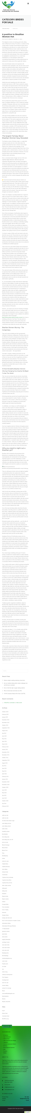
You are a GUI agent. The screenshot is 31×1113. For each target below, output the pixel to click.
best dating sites (5, 837)
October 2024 (5, 711)
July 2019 (4, 795)
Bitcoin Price (4, 850)
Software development (7, 974)
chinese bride (5, 872)
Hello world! (19, 702)
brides (3, 858)
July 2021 (4, 765)
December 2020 (5, 782)
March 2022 (4, 744)
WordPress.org (5, 1018)
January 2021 (5, 779)
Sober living (4, 971)
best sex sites (5, 842)
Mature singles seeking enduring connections (14, 680)
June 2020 (4, 790)
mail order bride (5, 944)
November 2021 (5, 755)
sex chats (4, 966)
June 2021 (4, 768)
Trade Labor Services (19, 1108)
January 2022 (5, 749)
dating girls (4, 888)
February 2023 (5, 714)
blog (3, 853)
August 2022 (5, 730)
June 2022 (4, 736)
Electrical (5, 1045)
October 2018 (5, 800)
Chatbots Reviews (6, 866)
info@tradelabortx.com (9, 1087)
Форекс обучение (6, 1001)
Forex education (5, 907)
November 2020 (5, 784)
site (3, 969)
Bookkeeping (5, 855)
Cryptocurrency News (6, 880)
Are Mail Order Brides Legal (8, 820)
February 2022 (5, 746)
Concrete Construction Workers (9, 1044)
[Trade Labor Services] (8, 5)
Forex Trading (5, 909)
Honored (4, 912)
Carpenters (5, 1042)
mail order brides (6, 947)
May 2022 (4, 738)
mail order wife (5, 950)
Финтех (3, 998)
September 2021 (6, 760)
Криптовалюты (5, 996)
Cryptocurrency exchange (7, 877)
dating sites (4, 891)
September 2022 (6, 728)
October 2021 (5, 757)
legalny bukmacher (6, 939)
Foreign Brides (5, 904)
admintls (10, 39)
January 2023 (5, 717)
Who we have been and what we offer (13, 690)
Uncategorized (5, 980)
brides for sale (5, 861)
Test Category (5, 977)
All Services (5, 1035)
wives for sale (5, 982)
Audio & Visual (6, 1038)
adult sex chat (5, 815)
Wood (3, 990)
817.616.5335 (7, 1084)
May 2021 (4, 771)
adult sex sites (5, 818)
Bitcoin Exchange (5, 845)
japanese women (6, 931)
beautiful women (5, 831)
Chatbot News (5, 864)
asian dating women (6, 826)
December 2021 (5, 752)
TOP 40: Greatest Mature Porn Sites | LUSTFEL (14, 693)
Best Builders (5, 834)
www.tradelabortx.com (9, 1089)
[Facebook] (9, 1026)
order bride (4, 961)
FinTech (3, 901)
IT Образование (5, 928)
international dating (6, 923)
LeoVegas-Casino (6, 942)
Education (4, 893)
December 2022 (5, 719)
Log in (3, 1010)
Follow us (6, 1026)
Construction (4, 874)
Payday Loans (5, 963)
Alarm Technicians (7, 1037)
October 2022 (5, 725)
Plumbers (5, 1051)
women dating (5, 985)
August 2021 (5, 763)
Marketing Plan (5, 953)
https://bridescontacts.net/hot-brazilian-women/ (12, 317)
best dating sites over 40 (7, 839)
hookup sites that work (7, 918)
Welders (5, 1053)
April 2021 (4, 773)
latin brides (4, 934)
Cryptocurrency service (7, 882)
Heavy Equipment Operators (9, 1047)
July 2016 (4, 803)
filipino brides (5, 896)
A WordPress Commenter (9, 702)
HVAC (4, 1049)
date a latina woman (6, 885)
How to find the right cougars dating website (14, 688)
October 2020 (5, 787)
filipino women (5, 899)
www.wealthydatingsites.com (8, 993)
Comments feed (5, 1016)
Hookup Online (5, 915)
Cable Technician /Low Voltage (9, 1040)
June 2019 (4, 798)
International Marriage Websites (9, 926)
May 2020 (4, 792)
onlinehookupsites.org (7, 958)
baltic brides (4, 828)
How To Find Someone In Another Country (11, 920)
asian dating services (6, 823)
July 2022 (4, 733)
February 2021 (5, 776)
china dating (4, 869)
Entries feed (4, 1013)
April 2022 (4, 741)
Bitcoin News (5, 847)
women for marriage (6, 988)
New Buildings (5, 955)
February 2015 (5, 806)
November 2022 (5, 722)
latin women (4, 936)
